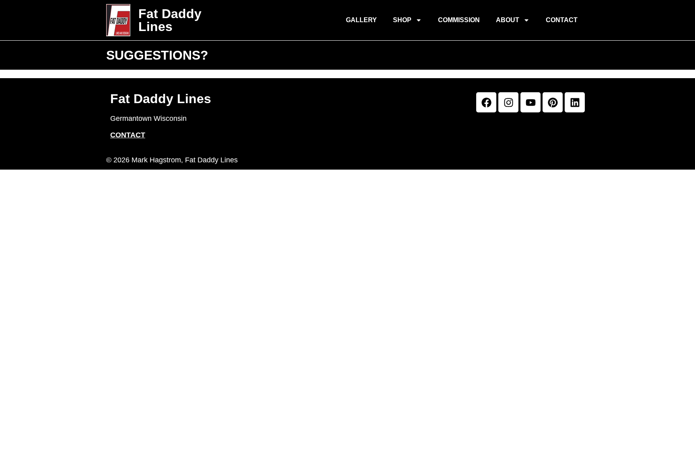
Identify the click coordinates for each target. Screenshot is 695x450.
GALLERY (361, 20)
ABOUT (507, 20)
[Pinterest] (553, 102)
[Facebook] (486, 102)
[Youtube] (530, 102)
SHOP (402, 20)
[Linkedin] (575, 102)
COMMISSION (459, 20)
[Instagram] (508, 102)
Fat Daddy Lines (170, 20)
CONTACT (562, 20)
